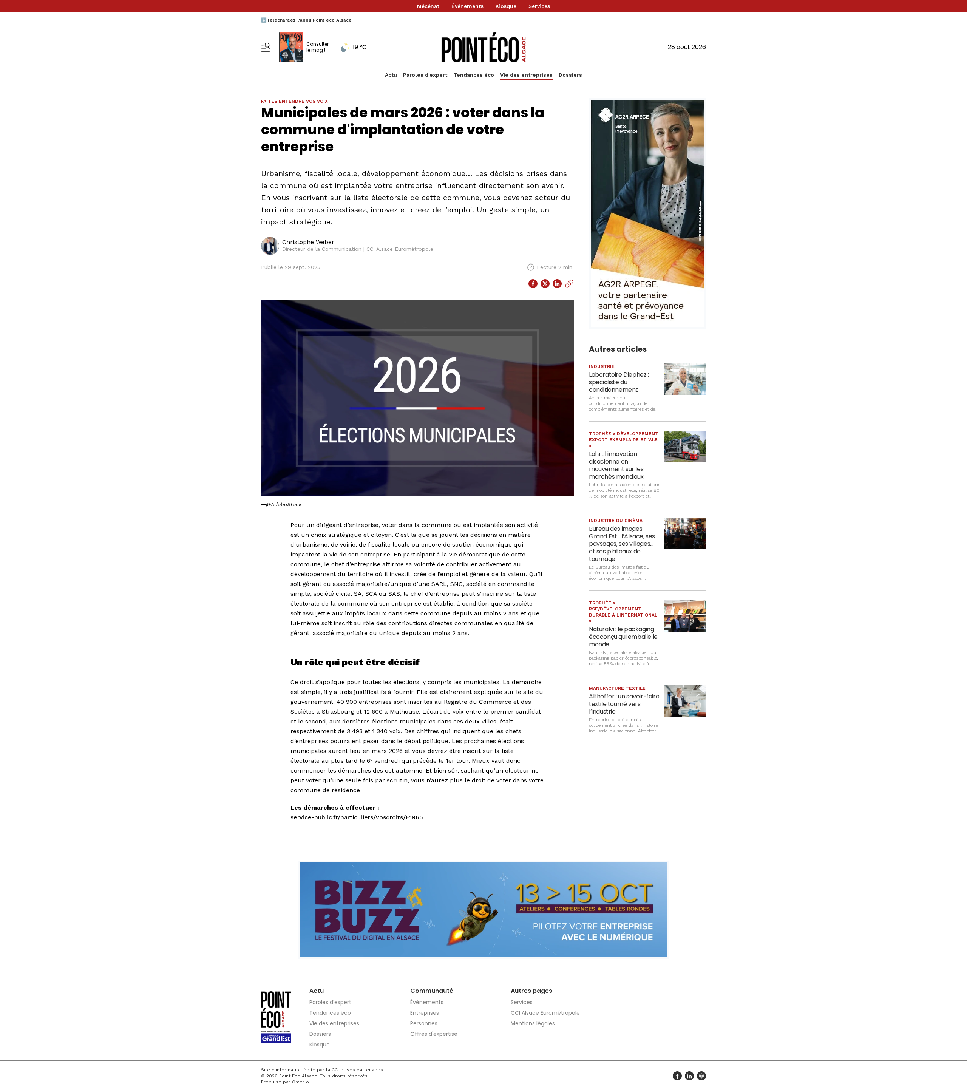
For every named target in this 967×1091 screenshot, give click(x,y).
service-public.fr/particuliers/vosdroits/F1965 (356, 817)
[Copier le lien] (569, 283)
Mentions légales (533, 1023)
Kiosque (506, 6)
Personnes (423, 1023)
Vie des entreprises (526, 75)
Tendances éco (473, 75)
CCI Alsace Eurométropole (545, 1013)
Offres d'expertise (433, 1034)
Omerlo (300, 1082)
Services (539, 6)
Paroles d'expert (425, 75)
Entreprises (424, 1013)
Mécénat (428, 6)
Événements (467, 6)
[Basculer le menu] (265, 47)
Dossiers (570, 75)
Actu (391, 75)
